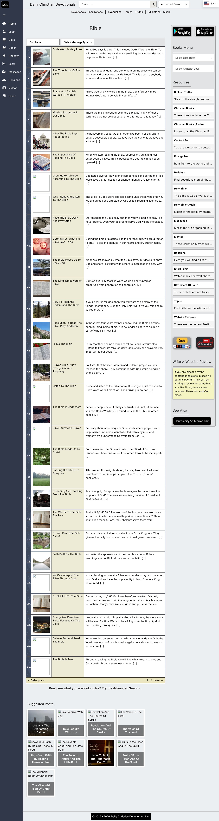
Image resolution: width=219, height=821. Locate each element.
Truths (139, 12)
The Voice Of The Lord (131, 730)
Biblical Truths (183, 92)
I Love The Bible (62, 343)
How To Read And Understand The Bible (66, 303)
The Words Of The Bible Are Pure (67, 513)
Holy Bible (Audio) (185, 204)
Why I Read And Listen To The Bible (66, 198)
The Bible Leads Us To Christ (66, 450)
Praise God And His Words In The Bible (64, 93)
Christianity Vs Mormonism (192, 421)
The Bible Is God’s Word (67, 407)
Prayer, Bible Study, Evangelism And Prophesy (64, 368)
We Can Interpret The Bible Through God (66, 577)
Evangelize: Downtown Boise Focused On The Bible (66, 620)
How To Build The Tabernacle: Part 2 (101, 759)
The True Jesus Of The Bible (67, 72)
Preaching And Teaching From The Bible (67, 492)
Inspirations (95, 12)
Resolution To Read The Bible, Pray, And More (67, 324)
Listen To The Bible (64, 385)
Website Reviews (185, 317)
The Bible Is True (63, 659)
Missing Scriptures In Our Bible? (65, 114)
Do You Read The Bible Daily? (67, 534)
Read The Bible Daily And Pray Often (65, 219)
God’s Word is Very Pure (67, 49)
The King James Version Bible (67, 282)
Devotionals (78, 12)
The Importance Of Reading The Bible (64, 156)
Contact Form (182, 140)
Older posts (38, 680)
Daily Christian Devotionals (53, 4)
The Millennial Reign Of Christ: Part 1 (41, 789)
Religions (179, 252)
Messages (180, 220)
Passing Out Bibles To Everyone (66, 471)
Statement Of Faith (186, 285)
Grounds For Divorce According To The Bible (67, 177)
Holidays (179, 172)
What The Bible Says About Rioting (65, 135)
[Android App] (182, 31)
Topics (128, 12)
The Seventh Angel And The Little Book (71, 759)
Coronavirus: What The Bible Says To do (67, 240)
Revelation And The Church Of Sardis (101, 729)
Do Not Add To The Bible (68, 596)
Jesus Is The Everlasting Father (41, 729)
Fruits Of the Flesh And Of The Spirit (131, 759)
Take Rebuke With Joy (71, 730)
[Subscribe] (205, 343)
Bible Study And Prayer (67, 428)
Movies (178, 236)
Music (166, 12)
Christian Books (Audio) (189, 124)
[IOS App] (204, 31)
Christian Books (184, 108)
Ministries (154, 12)
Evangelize (114, 12)
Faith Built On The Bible (67, 554)
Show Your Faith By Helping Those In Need (41, 759)
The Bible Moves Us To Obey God (67, 261)
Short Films (181, 269)
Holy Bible (180, 188)
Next (158, 680)
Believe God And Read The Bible (66, 640)
